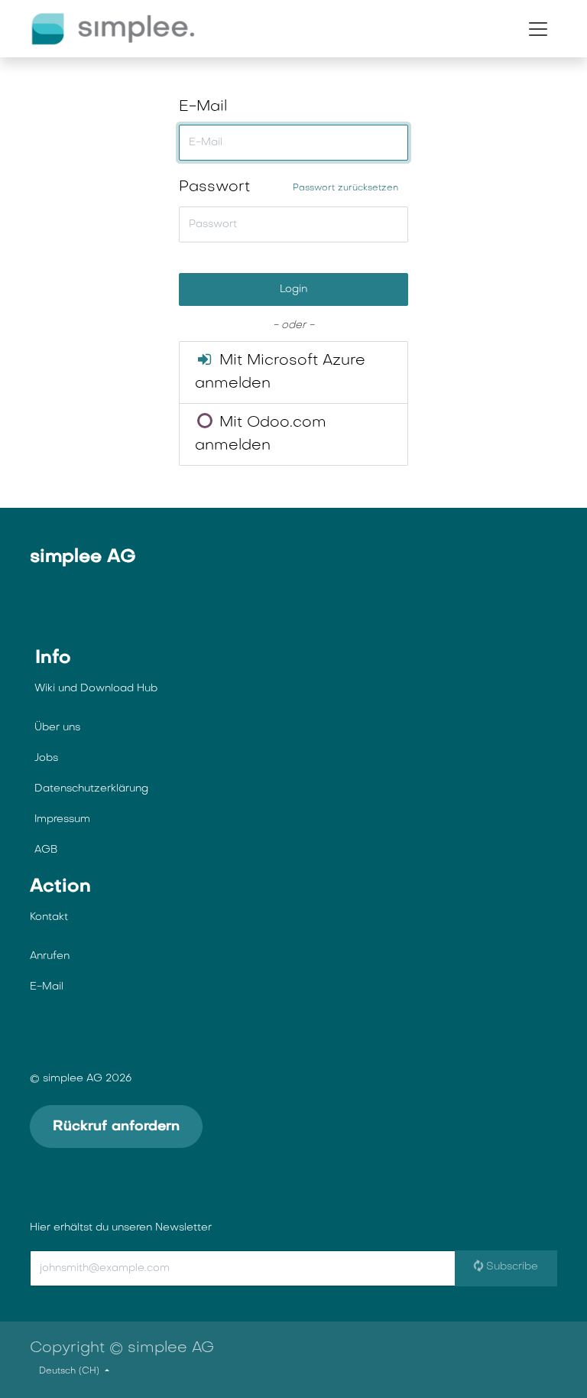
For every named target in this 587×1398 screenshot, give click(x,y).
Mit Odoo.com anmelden (260, 434)
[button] (148, 1269)
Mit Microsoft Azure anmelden (280, 372)
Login (293, 289)
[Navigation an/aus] (538, 29)
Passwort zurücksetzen (345, 188)
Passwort (288, 187)
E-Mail (203, 107)
